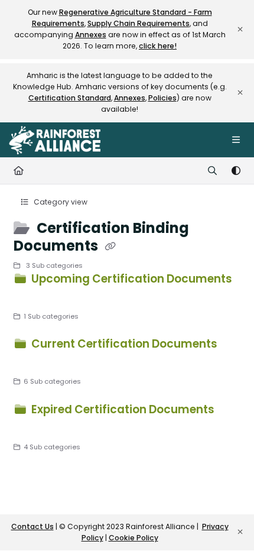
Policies (162, 98)
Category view (59, 202)
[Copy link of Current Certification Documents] (31, 361)
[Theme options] (235, 170)
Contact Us (32, 526)
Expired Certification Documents (121, 409)
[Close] (240, 29)
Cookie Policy (133, 538)
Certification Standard (69, 98)
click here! (158, 46)
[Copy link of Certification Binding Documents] (110, 246)
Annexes (90, 35)
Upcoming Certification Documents (130, 279)
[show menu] (235, 140)
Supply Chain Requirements (138, 23)
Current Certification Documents (123, 344)
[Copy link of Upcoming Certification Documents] (31, 296)
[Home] (54, 140)
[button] (227, 521)
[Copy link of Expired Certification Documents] (31, 427)
